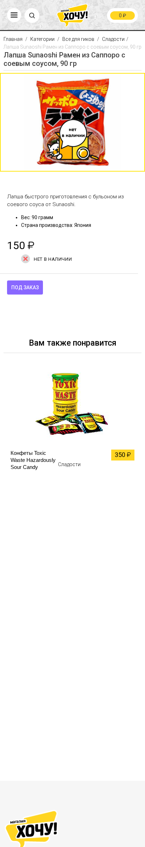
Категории (42, 39)
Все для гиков (78, 39)
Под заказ (25, 287)
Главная (14, 39)
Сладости (113, 39)
